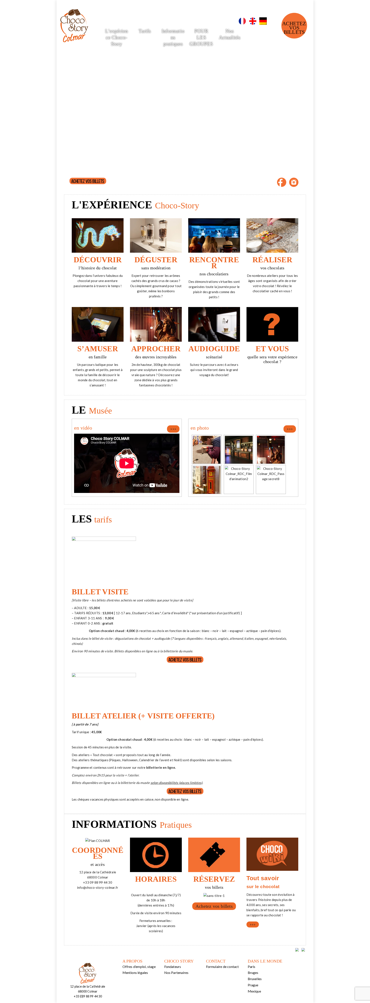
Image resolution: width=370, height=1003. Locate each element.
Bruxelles (255, 979)
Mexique (254, 991)
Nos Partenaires (176, 972)
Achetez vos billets (294, 28)
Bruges (253, 972)
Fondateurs (172, 966)
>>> (173, 429)
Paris (251, 966)
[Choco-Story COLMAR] (74, 22)
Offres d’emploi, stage (139, 966)
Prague (253, 985)
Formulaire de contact (222, 966)
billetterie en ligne (160, 767)
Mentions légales (135, 972)
